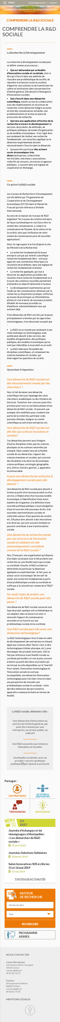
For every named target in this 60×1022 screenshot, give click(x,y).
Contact (53, 3)
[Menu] (4, 2)
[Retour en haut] (30, 1010)
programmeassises (28, 934)
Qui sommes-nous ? (37, 3)
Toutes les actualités (30, 879)
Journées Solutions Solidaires (27, 852)
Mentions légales (18, 999)
